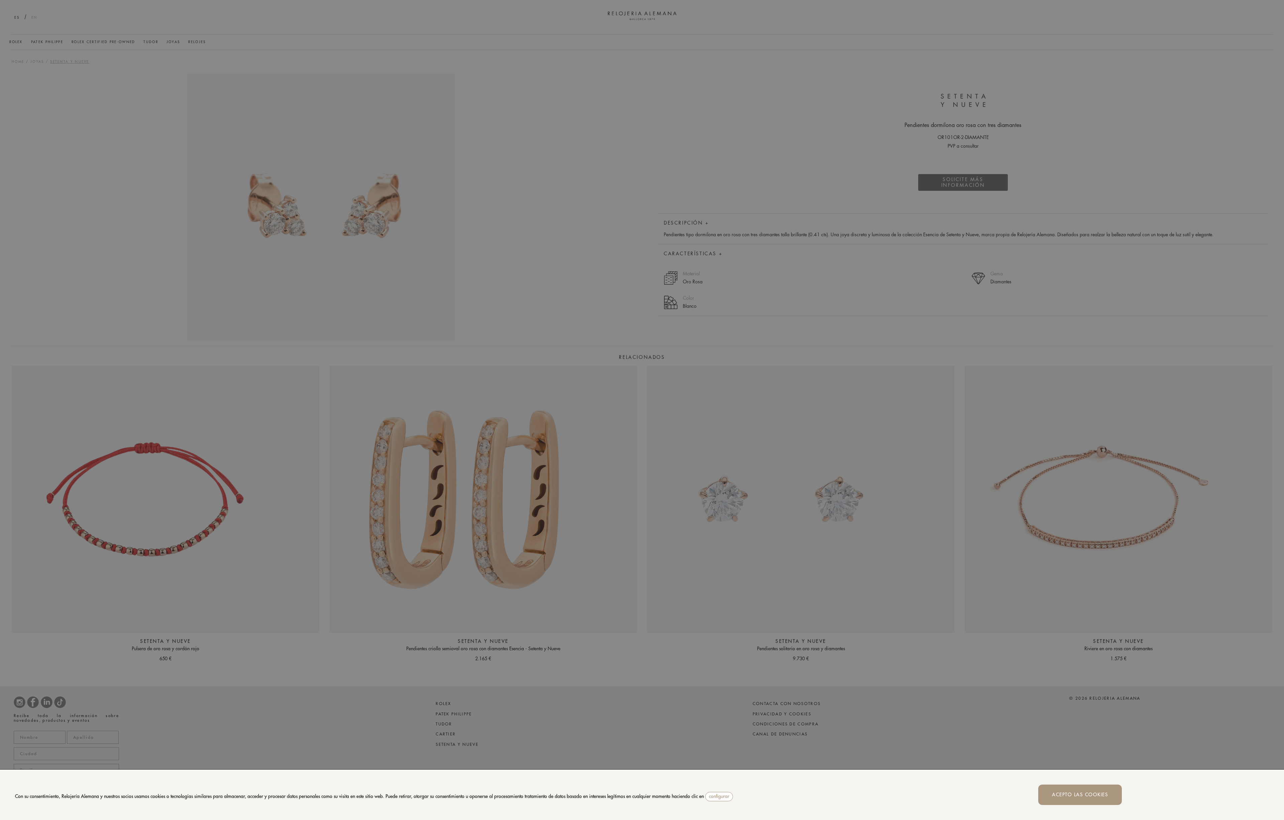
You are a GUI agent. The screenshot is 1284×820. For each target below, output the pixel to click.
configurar (719, 796)
